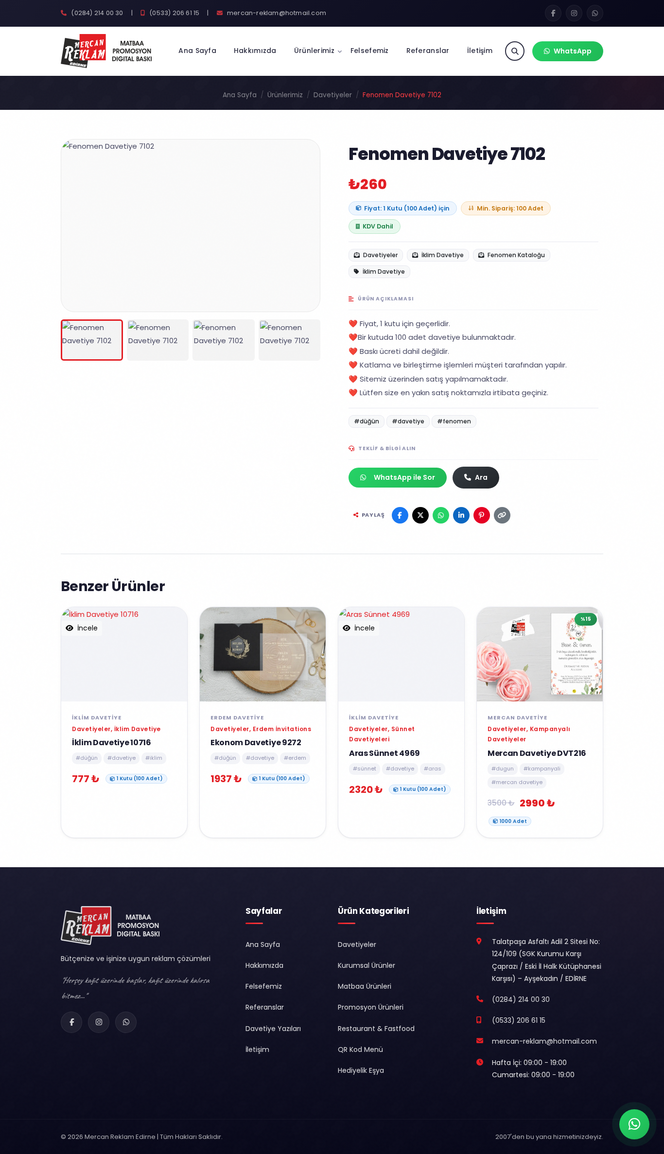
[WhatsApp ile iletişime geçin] (634, 1124)
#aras (432, 768)
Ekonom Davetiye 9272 (255, 742)
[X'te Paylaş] (420, 515)
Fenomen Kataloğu (515, 255)
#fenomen (454, 421)
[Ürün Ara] (514, 51)
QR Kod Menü (360, 1049)
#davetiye (408, 421)
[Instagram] (98, 1022)
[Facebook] (71, 1022)
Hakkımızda (255, 50)
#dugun (502, 768)
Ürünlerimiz (314, 50)
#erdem (295, 758)
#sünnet (364, 768)
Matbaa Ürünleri (364, 986)
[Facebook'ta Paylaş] (400, 515)
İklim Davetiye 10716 (111, 742)
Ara (481, 477)
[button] (75, 223)
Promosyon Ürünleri (370, 1007)
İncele (86, 628)
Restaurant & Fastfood (376, 1028)
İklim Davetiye (442, 255)
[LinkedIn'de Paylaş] (461, 515)
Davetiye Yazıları (273, 1028)
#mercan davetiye (516, 782)
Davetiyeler (333, 95)
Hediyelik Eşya (361, 1070)
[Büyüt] (305, 297)
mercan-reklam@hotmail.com (276, 13)
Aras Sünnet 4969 (384, 753)
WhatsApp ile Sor (404, 477)
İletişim (479, 50)
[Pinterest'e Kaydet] (481, 515)
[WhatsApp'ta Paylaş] (441, 515)
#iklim (153, 758)
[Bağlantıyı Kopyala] (502, 515)
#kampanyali (542, 768)
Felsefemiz (369, 50)
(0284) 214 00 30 (96, 13)
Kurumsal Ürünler (366, 965)
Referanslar (428, 50)
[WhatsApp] (126, 1022)
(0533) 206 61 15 (173, 13)
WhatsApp (573, 51)
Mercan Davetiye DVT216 (537, 753)
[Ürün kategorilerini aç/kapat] (339, 51)
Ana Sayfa (197, 50)
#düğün (366, 421)
